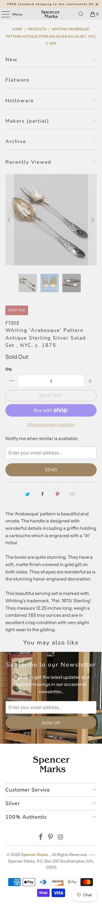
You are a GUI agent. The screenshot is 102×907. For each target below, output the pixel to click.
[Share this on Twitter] (28, 494)
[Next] (92, 219)
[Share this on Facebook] (43, 494)
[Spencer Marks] (51, 14)
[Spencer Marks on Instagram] (60, 837)
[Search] (81, 14)
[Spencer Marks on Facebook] (41, 837)
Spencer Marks (34, 854)
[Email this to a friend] (73, 494)
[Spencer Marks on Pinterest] (50, 837)
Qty (8, 369)
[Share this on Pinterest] (58, 494)
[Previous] (9, 219)
